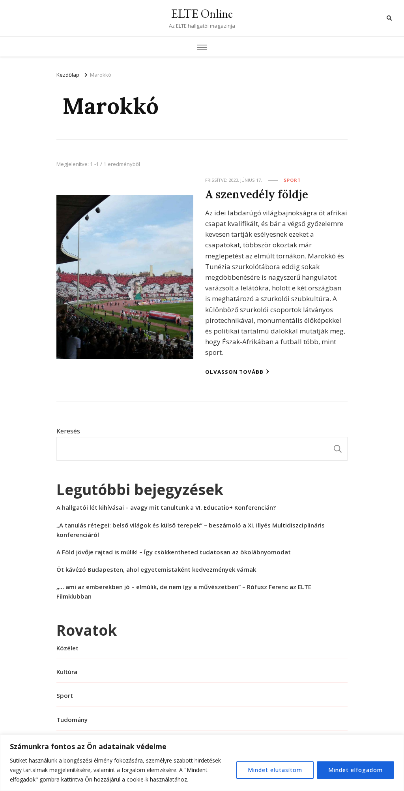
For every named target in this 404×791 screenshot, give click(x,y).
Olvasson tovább (234, 371)
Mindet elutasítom (275, 770)
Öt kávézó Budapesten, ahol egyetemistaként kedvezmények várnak (156, 569)
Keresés (68, 430)
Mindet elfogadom (355, 770)
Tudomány (72, 719)
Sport (292, 180)
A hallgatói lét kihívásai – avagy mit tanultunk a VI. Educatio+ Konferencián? (166, 507)
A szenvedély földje (256, 194)
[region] (202, 762)
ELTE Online (202, 13)
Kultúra (66, 672)
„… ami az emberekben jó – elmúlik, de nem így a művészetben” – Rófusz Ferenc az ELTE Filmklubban (183, 591)
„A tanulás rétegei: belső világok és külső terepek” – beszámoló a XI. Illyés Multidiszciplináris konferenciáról (190, 530)
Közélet (67, 648)
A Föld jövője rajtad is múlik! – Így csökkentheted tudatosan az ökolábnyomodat (173, 552)
